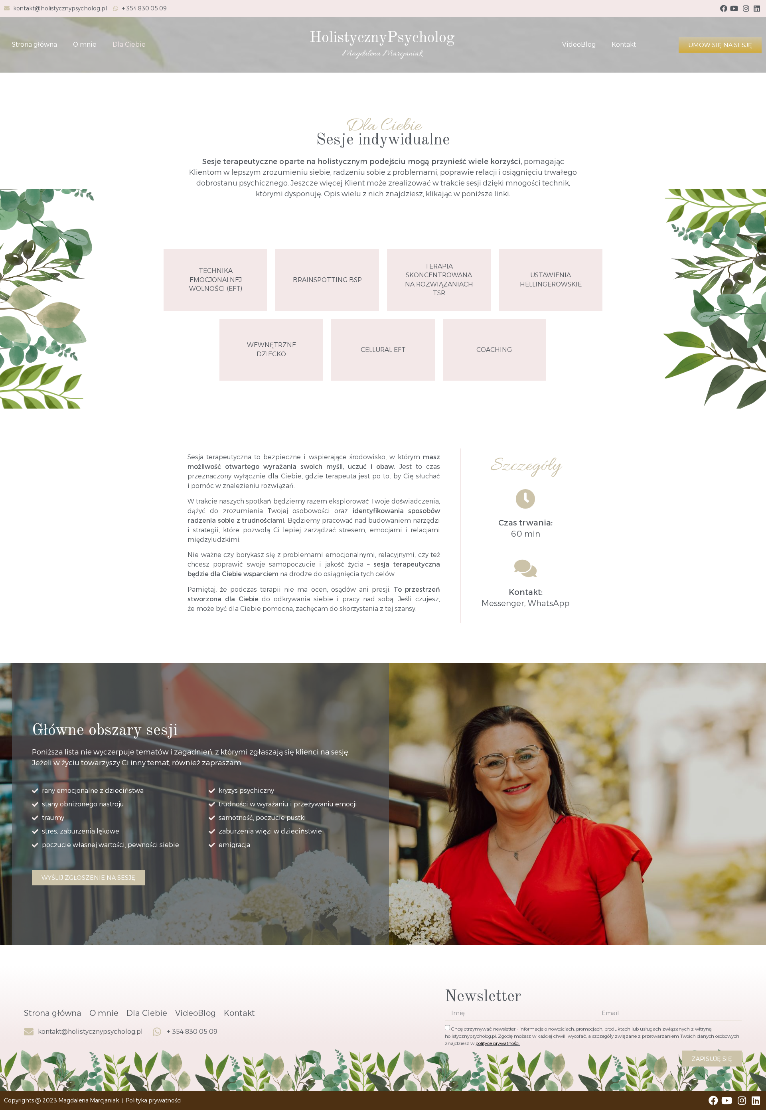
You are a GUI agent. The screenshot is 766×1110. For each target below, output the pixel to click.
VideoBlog (579, 44)
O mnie (85, 44)
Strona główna (34, 44)
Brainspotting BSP (327, 280)
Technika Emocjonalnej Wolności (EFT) (215, 279)
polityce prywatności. (498, 1043)
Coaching (494, 350)
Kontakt (624, 44)
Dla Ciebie (129, 44)
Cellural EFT (383, 350)
